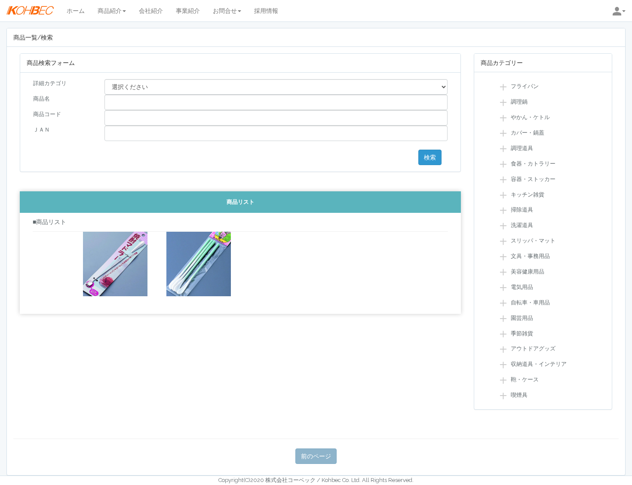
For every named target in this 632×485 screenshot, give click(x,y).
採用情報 (266, 10)
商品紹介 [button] (110, 10)
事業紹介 (188, 10)
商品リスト (241, 202)
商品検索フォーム (51, 62)
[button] (619, 10)
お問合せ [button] (225, 10)
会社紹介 (151, 10)
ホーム (76, 10)
